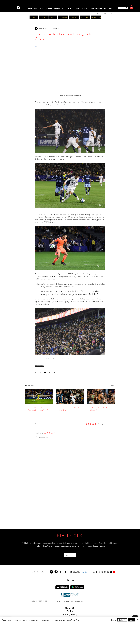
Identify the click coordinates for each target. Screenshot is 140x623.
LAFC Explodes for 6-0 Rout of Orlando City (100, 408)
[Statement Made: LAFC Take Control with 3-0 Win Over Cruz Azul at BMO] (39, 396)
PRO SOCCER (39, 366)
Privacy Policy (75, 620)
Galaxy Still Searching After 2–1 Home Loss (69, 408)
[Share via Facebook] (36, 372)
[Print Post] (54, 372)
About (68, 608)
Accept (132, 620)
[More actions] (104, 28)
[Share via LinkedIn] (45, 372)
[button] (131, 7)
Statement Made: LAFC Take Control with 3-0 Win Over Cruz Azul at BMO (39, 408)
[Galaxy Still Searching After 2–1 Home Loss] (70, 396)
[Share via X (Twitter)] (40, 372)
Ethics (70, 611)
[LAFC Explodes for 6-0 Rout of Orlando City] (101, 396)
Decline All (122, 620)
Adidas (84, 572)
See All (113, 385)
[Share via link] (50, 372)
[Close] (138, 619)
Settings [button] (113, 620)
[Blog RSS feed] (51, 572)
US (73, 608)
